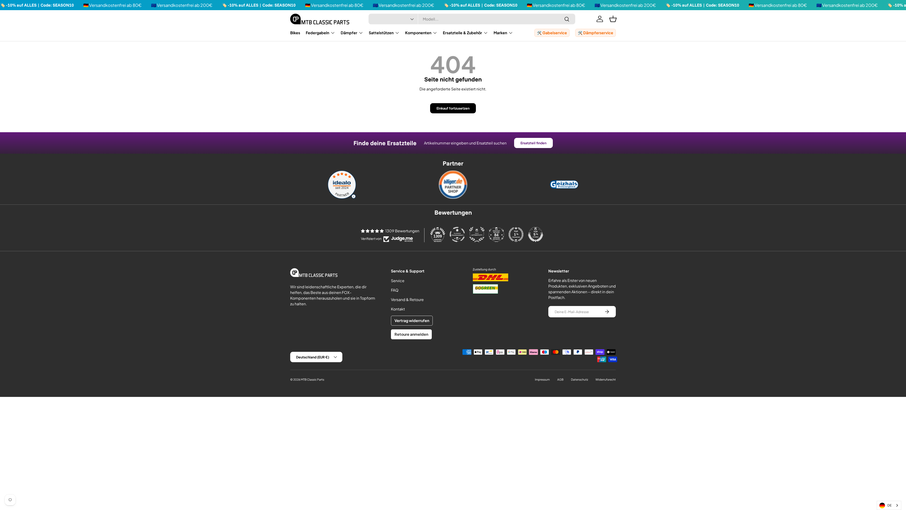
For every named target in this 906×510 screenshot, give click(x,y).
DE (889, 505)
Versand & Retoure (407, 299)
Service (397, 280)
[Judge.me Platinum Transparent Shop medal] (457, 234)
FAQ (394, 290)
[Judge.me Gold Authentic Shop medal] (476, 234)
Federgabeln (317, 32)
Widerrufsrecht (606, 379)
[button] (613, 19)
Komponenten (418, 32)
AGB (560, 379)
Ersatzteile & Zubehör (462, 32)
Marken (500, 32)
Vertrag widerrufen (411, 320)
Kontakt (398, 308)
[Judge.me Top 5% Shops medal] (535, 234)
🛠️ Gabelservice (552, 32)
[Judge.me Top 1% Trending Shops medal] (516, 234)
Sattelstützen (381, 32)
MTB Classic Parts (312, 379)
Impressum (542, 379)
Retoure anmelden (411, 334)
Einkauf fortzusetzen (453, 108)
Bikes (295, 32)
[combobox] (472, 19)
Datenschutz (579, 379)
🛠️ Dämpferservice (595, 32)
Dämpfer (349, 32)
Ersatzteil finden (533, 143)
